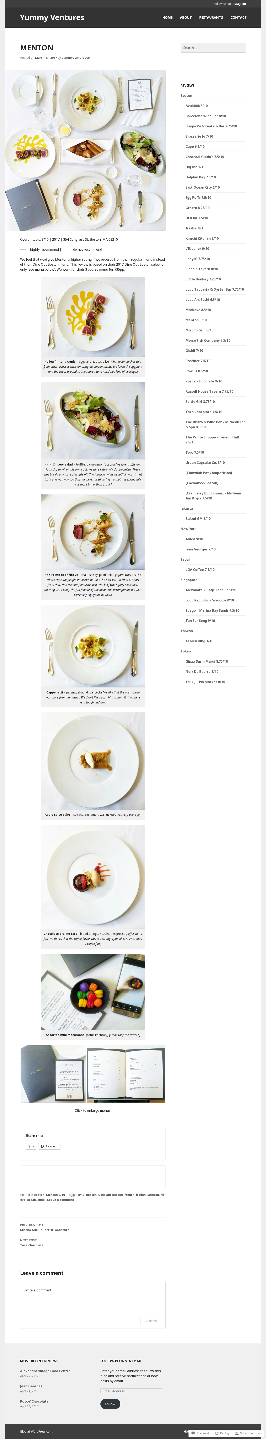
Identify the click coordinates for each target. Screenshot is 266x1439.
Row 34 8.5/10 (197, 371)
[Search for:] (213, 47)
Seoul (185, 559)
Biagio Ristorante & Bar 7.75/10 (211, 126)
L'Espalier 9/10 (197, 248)
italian (141, 1195)
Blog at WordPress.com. (36, 1431)
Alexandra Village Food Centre (211, 590)
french (129, 1195)
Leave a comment (60, 1200)
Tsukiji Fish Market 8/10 (205, 682)
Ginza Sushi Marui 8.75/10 (207, 661)
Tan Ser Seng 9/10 (200, 620)
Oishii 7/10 (194, 350)
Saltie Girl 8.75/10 (200, 401)
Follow (110, 1404)
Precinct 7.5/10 (198, 361)
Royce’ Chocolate (34, 1401)
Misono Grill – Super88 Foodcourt (44, 1227)
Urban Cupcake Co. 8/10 (205, 462)
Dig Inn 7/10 (195, 167)
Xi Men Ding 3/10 (199, 641)
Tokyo (186, 651)
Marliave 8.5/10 (198, 309)
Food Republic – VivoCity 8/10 (210, 600)
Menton (153, 1195)
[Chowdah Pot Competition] (209, 473)
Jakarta (187, 508)
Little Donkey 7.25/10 (203, 279)
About (186, 17)
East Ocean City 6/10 (203, 187)
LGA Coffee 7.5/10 (200, 569)
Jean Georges (31, 1386)
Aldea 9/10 (194, 539)
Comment (151, 1320)
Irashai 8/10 (195, 228)
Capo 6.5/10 (195, 146)
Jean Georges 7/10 (201, 549)
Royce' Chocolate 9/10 (204, 381)
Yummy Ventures (52, 17)
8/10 (81, 1195)
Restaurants (211, 17)
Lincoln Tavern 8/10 (202, 269)
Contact (238, 17)
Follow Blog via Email (121, 1361)
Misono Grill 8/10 (199, 330)
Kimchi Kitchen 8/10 (202, 238)
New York (189, 529)
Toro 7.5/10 (195, 452)
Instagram (239, 4)
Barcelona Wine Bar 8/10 (206, 116)
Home (167, 17)
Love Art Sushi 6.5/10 (203, 299)
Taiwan (187, 631)
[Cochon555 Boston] (202, 483)
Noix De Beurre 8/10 (202, 671)
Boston (39, 1195)
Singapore (189, 580)
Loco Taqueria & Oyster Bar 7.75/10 (215, 289)
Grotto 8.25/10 (197, 207)
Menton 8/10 (55, 1195)
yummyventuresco (76, 58)
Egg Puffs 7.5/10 (198, 197)
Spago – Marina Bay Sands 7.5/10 (212, 610)
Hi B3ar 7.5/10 (197, 218)
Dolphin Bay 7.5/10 (201, 177)
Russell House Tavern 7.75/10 (209, 391)
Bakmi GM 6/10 (198, 518)
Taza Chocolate (31, 1242)
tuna (41, 1200)
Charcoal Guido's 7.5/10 (205, 156)
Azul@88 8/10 (197, 105)
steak (31, 1200)
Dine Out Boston (110, 1195)
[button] (53, 1074)
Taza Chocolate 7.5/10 (204, 412)
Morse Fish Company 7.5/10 (208, 340)
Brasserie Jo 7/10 (199, 136)
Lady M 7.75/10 (198, 258)
